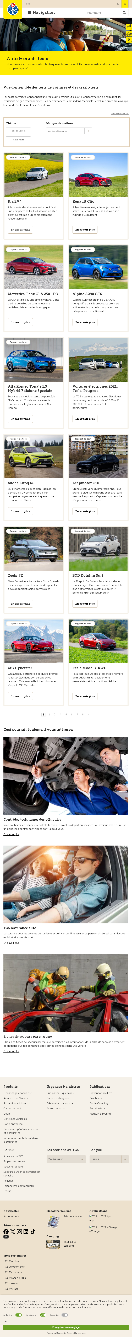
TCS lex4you (10, 1283)
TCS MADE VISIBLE (14, 1277)
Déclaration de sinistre (60, 1103)
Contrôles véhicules (15, 1118)
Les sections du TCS (63, 1150)
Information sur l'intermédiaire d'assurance (21, 1140)
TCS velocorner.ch (14, 1266)
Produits (10, 1087)
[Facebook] (6, 1230)
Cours (6, 1113)
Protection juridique (14, 1103)
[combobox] (66, 1159)
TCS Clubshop (11, 1261)
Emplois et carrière (14, 1161)
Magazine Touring (100, 1113)
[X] (13, 1230)
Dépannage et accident (17, 1093)
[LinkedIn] (26, 1230)
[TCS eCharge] (94, 1227)
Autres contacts (56, 1108)
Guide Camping (99, 1103)
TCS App (106, 1216)
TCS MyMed (10, 1288)
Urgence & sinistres (125, 4)
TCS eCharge (109, 1227)
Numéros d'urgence (58, 1098)
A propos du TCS (13, 1156)
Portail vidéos (97, 1108)
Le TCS (8, 1150)
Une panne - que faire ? (60, 1093)
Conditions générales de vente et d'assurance (21, 1131)
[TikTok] (32, 1230)
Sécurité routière (13, 1166)
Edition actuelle (73, 1216)
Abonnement (11, 1216)
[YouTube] (6, 1236)
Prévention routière (101, 1093)
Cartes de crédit (12, 1108)
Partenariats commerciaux (18, 1185)
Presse (7, 1191)
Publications (100, 1087)
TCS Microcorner (13, 1272)
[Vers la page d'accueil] (12, 9)
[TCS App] (93, 1216)
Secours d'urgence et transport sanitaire (21, 1173)
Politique (8, 1180)
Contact (118, 4)
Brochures (96, 1098)
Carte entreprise (13, 1124)
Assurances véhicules (15, 1098)
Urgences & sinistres (63, 1087)
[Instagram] (20, 1230)
